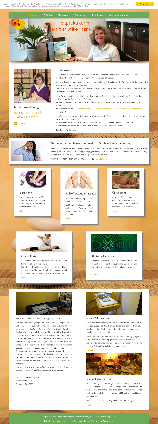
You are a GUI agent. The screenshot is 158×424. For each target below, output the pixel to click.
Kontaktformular (102, 159)
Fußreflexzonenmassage (84, 108)
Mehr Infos (83, 6)
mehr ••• (22, 211)
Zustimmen (145, 4)
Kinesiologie (138, 108)
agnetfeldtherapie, (105, 108)
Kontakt (23, 123)
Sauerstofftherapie (121, 108)
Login (113, 416)
